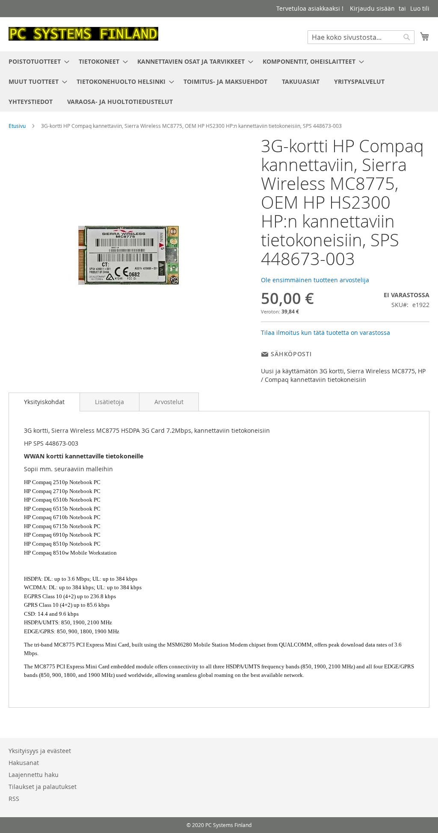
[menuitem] (36, 61)
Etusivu (17, 125)
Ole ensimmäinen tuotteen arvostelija (315, 280)
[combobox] (361, 37)
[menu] (219, 81)
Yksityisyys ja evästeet (40, 751)
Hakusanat (24, 763)
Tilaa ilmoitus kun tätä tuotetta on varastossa (325, 332)
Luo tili (419, 8)
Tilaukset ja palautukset (43, 787)
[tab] (44, 402)
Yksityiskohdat (44, 402)
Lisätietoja (109, 402)
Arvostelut (168, 402)
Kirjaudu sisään (372, 8)
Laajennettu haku (34, 775)
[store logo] (83, 34)
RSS (14, 799)
